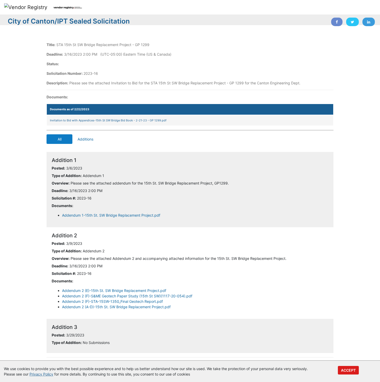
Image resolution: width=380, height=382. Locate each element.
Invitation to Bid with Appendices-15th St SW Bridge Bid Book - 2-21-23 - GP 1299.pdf (108, 120)
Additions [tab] (85, 139)
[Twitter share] (352, 22)
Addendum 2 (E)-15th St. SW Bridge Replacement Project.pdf (114, 290)
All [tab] (60, 139)
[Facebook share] (337, 22)
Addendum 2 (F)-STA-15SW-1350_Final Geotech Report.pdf (112, 301)
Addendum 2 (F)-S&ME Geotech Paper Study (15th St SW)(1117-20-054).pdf (127, 296)
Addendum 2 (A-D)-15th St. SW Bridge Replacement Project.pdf (116, 307)
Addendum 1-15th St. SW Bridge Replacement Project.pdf (111, 215)
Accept (348, 370)
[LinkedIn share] (368, 22)
